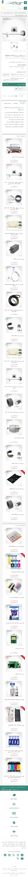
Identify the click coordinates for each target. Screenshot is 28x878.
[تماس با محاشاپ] (18, 859)
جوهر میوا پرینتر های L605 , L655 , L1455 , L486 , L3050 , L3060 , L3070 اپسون (14, 777)
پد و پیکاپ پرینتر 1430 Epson (18, 463)
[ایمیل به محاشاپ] (22, 859)
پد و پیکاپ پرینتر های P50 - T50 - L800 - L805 (14, 412)
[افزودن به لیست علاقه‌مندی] (24, 89)
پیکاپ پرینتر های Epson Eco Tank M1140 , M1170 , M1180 (14, 234)
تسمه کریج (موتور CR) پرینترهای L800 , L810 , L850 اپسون (14, 311)
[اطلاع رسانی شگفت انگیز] (16, 89)
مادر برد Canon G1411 (19, 674)
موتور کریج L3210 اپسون (19, 437)
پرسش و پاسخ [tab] (7, 103)
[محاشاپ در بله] (5, 855)
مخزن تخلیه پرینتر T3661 (19, 259)
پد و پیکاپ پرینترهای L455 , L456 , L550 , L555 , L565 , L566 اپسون (14, 208)
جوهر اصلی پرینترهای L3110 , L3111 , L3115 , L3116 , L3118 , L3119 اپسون (14, 751)
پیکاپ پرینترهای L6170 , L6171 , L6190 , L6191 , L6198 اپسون (14, 362)
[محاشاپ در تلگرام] (22, 855)
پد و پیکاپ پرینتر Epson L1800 (17, 335)
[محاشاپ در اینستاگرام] (18, 855)
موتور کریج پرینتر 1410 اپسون (18, 157)
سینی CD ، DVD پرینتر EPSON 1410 (17, 489)
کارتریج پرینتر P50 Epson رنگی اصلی (17, 597)
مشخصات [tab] (15, 103)
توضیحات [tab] (22, 103)
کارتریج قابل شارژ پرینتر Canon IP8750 (16, 546)
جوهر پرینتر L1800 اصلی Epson (18, 572)
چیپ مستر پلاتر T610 (19, 648)
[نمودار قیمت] (20, 89)
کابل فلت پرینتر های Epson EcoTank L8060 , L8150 (14, 285)
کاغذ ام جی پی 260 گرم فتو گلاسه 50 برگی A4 (15, 623)
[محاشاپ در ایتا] (9, 855)
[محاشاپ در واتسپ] (13, 855)
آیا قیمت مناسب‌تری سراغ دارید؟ (19, 51)
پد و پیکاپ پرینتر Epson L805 (18, 514)
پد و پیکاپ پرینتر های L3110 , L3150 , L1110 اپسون (14, 387)
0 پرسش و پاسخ (22, 93)
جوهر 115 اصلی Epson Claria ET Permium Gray (14, 699)
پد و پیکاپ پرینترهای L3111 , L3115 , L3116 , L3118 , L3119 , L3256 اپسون (14, 183)
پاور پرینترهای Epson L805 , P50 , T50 (16, 725)
